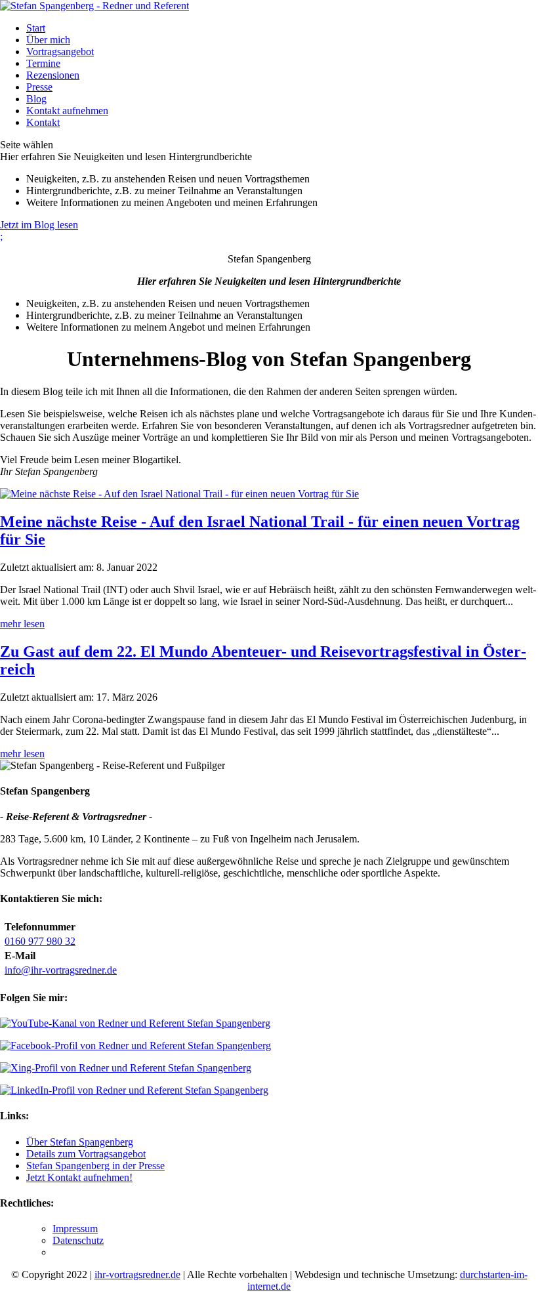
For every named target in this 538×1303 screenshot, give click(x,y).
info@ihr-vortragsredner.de (61, 970)
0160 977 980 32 (40, 941)
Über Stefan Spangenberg (79, 1142)
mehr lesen (22, 623)
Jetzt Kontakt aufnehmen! (79, 1177)
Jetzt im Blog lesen (39, 224)
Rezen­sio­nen (52, 75)
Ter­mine (43, 63)
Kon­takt (43, 122)
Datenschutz (78, 1240)
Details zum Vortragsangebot (86, 1153)
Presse (39, 87)
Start (35, 27)
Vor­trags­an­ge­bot (60, 51)
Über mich (48, 39)
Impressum (75, 1228)
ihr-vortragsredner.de (137, 1274)
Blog (36, 98)
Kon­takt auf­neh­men (67, 110)
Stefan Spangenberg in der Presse (95, 1165)
